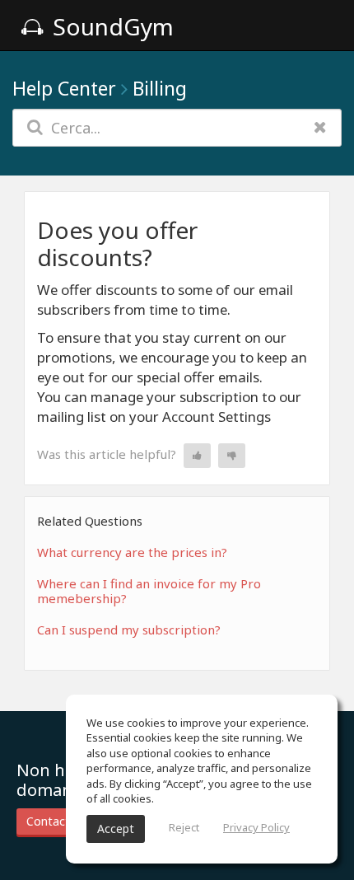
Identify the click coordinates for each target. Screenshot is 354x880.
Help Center (64, 88)
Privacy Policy (256, 827)
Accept (115, 828)
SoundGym (110, 26)
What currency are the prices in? (132, 552)
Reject (184, 827)
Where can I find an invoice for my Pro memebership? (149, 590)
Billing (160, 88)
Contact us (56, 821)
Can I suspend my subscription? (129, 629)
